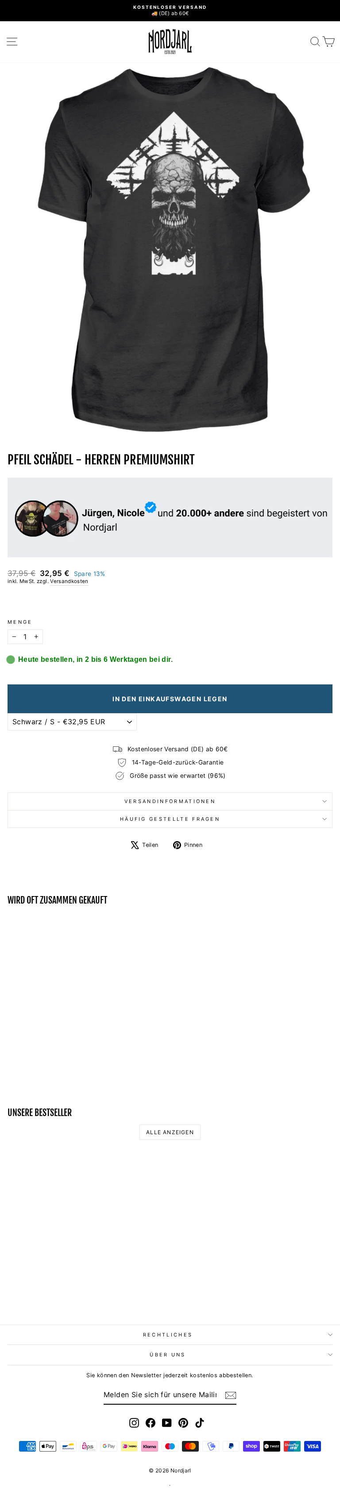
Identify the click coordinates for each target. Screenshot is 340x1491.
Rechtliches (168, 1335)
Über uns (168, 1355)
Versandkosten (69, 581)
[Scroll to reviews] (170, 602)
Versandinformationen (170, 801)
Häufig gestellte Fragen (170, 819)
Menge (20, 622)
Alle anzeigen (170, 1132)
